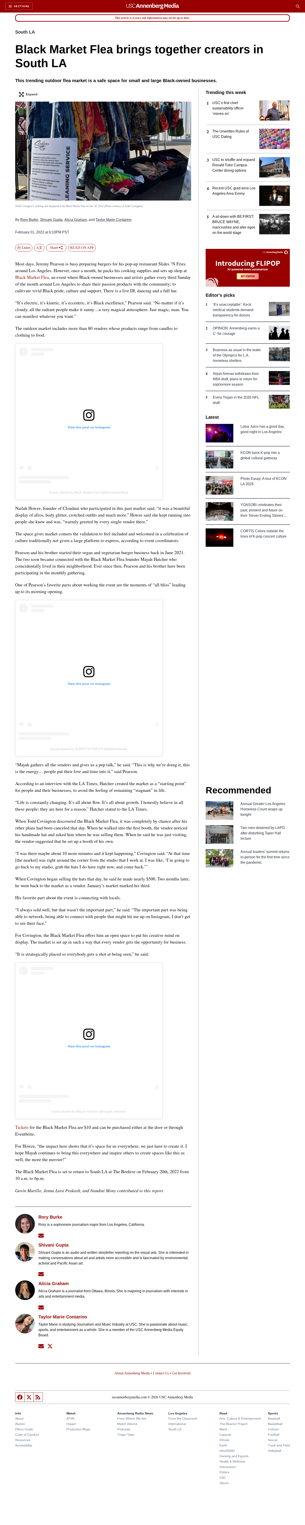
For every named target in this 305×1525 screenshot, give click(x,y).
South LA (25, 32)
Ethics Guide (24, 1429)
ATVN (70, 1418)
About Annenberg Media (132, 1373)
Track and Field (279, 1445)
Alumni (20, 1424)
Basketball (275, 1424)
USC (222, 1477)
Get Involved (181, 1373)
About (19, 1418)
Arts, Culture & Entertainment (240, 1418)
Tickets (22, 1127)
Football (273, 1434)
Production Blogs (78, 1429)
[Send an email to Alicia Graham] (41, 1307)
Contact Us (161, 1373)
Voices (224, 1483)
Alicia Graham (75, 220)
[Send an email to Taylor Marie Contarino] (41, 1346)
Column (273, 1429)
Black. (223, 1429)
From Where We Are (131, 1418)
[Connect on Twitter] (50, 1346)
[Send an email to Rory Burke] (41, 1235)
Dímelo (224, 1440)
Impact (71, 1424)
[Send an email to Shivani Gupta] (41, 1274)
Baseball (274, 1418)
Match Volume (127, 1424)
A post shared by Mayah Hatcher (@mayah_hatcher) (89, 1111)
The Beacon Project (233, 1424)
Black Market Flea (32, 277)
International (177, 1424)
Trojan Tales (125, 1434)
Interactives (227, 1467)
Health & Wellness (232, 1461)
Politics (224, 1472)
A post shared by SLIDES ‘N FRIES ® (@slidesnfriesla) (88, 749)
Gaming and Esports (234, 1456)
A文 (39, 248)
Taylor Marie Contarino (114, 220)
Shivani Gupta (51, 220)
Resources (22, 1440)
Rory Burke (29, 220)
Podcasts (123, 1429)
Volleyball (274, 1450)
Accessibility (23, 1445)
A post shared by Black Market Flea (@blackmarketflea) (89, 492)
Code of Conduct (27, 1434)
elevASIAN (226, 1450)
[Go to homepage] (152, 6)
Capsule (225, 1434)
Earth (223, 1445)
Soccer (273, 1440)
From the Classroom (182, 1418)
